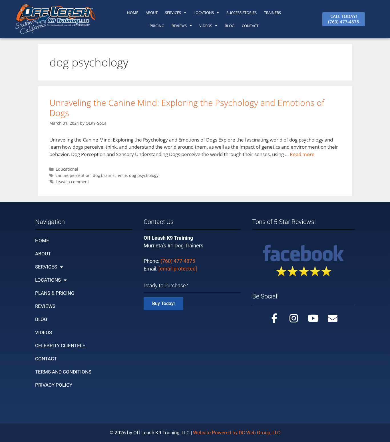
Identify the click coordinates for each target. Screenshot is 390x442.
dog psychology (143, 175)
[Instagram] (293, 318)
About (43, 254)
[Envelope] (332, 318)
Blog (229, 25)
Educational (67, 169)
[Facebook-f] (274, 318)
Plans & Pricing (55, 293)
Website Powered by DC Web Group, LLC (236, 432)
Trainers (272, 12)
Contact (46, 359)
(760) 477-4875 (177, 261)
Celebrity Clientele (60, 345)
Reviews (179, 25)
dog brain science (110, 175)
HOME (132, 12)
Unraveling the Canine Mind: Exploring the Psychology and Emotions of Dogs (186, 108)
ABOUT (152, 12)
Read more (302, 154)
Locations (204, 12)
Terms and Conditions (63, 372)
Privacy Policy (53, 385)
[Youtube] (313, 318)
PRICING (157, 25)
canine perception (73, 175)
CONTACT (250, 25)
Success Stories (241, 12)
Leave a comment (72, 181)
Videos (205, 25)
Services (173, 12)
